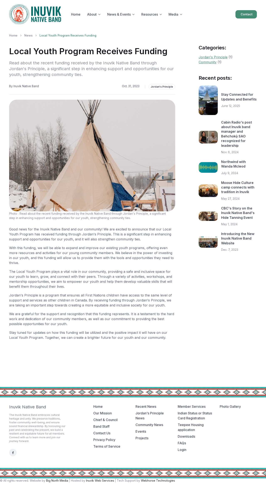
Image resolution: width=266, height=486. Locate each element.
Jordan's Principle (162, 86)
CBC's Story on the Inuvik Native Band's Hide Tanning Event (238, 213)
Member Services (192, 406)
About (92, 14)
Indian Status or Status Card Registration (195, 415)
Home (75, 14)
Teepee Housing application (191, 427)
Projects (141, 438)
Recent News (145, 406)
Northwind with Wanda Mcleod (233, 164)
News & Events (119, 14)
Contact (246, 14)
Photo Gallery (230, 406)
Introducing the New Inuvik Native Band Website (237, 238)
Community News (149, 425)
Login (182, 450)
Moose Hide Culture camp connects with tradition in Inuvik (237, 187)
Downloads (186, 436)
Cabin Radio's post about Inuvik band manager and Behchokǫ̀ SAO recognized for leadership (236, 134)
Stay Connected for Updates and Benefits (239, 96)
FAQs (182, 443)
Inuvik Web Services (100, 480)
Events (140, 431)
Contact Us (101, 433)
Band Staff (101, 426)
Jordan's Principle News (149, 415)
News (28, 35)
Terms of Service (106, 446)
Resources (149, 14)
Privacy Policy (104, 440)
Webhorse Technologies (158, 480)
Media (173, 14)
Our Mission (102, 413)
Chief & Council (105, 420)
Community (208, 62)
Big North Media (57, 480)
